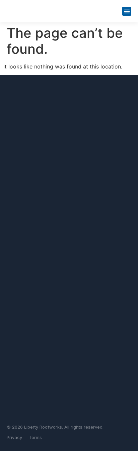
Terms (35, 437)
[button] (126, 11)
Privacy (14, 437)
